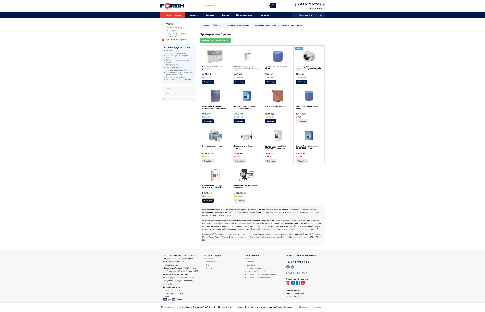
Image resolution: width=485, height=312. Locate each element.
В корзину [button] (208, 82)
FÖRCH (216, 25)
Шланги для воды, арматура (178, 80)
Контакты (264, 15)
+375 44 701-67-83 (309, 4)
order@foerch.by (300, 273)
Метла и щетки (172, 65)
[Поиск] (273, 5)
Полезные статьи (244, 15)
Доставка (210, 15)
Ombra (166, 94)
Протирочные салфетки (176, 53)
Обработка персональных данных (262, 274)
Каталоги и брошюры (256, 271)
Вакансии (251, 258)
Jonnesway (167, 88)
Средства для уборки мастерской (267, 25)
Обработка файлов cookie (258, 277)
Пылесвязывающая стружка (178, 70)
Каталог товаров (173, 15)
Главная (205, 25)
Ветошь (169, 50)
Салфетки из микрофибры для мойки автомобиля (179, 73)
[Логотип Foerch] (176, 5)
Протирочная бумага (176, 39)
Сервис (225, 15)
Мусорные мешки (173, 67)
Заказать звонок (315, 8)
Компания (193, 15)
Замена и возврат (254, 268)
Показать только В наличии (215, 41)
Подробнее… (317, 307)
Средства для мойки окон (177, 77)
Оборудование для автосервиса (236, 25)
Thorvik (166, 99)
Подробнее (302, 121)
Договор (250, 262)
